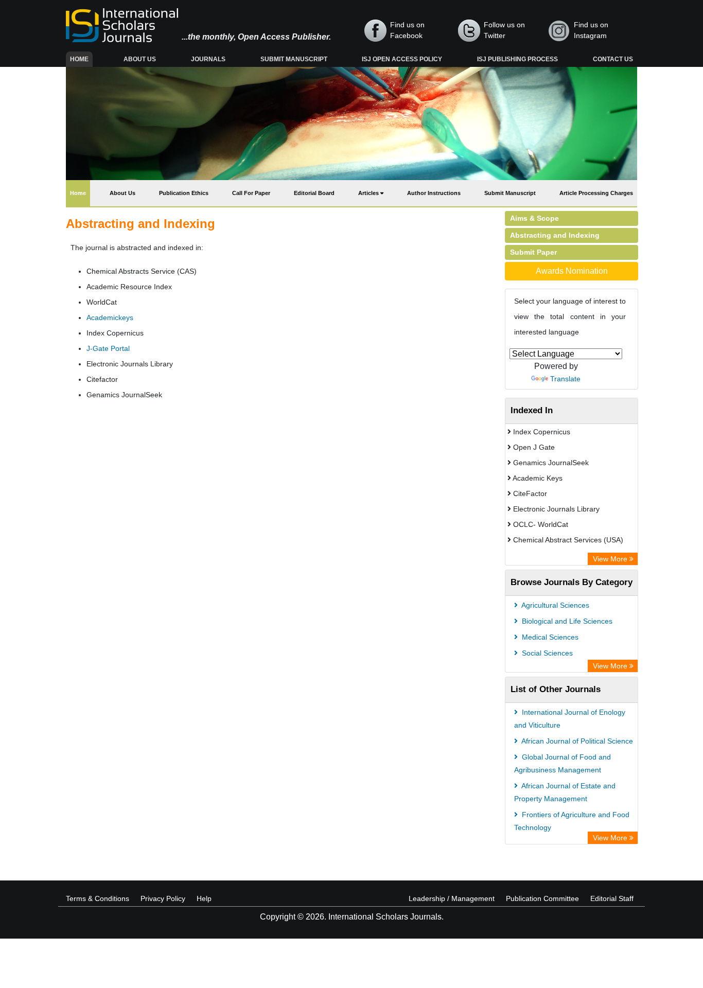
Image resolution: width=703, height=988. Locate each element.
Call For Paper (251, 193)
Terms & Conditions (97, 898)
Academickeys (109, 317)
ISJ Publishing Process (517, 59)
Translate (565, 379)
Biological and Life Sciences (566, 621)
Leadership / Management (452, 898)
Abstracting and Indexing (555, 235)
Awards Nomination (572, 271)
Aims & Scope (534, 218)
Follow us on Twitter (504, 30)
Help (204, 898)
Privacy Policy (162, 898)
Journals (208, 59)
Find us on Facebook (407, 30)
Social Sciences (546, 653)
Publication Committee (542, 898)
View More (611, 559)
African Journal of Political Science (576, 741)
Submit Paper (533, 252)
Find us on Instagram (591, 30)
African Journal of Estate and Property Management (565, 792)
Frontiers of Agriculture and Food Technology (571, 821)
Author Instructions (434, 193)
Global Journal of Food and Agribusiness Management (562, 763)
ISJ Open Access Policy (402, 59)
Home (81, 59)
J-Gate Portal (108, 348)
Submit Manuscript (293, 59)
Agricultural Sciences (554, 605)
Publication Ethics (183, 193)
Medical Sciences (549, 637)
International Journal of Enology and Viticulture (569, 718)
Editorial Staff (612, 898)
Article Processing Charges (596, 193)
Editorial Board (314, 193)
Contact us (613, 59)
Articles (369, 193)
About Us (140, 59)
